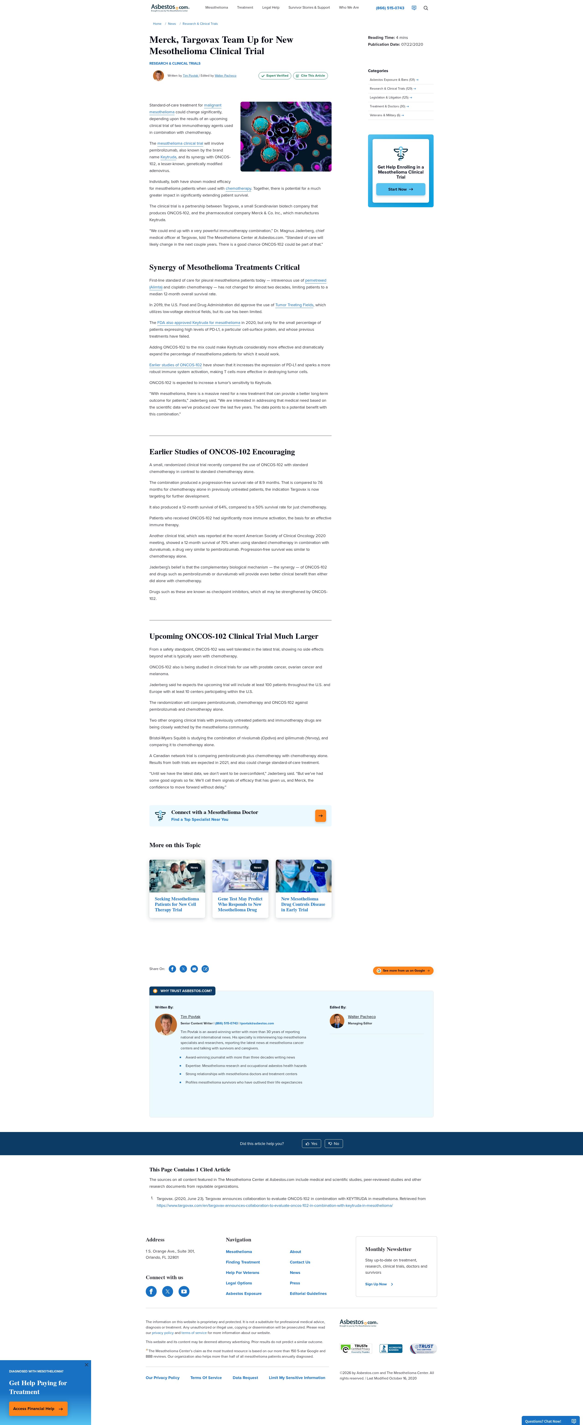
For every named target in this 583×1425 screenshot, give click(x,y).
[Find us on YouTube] (184, 1291)
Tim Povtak (191, 75)
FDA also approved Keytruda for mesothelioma (198, 323)
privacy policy (163, 1332)
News (295, 1273)
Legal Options (239, 1283)
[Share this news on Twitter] (183, 969)
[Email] (194, 969)
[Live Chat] (414, 8)
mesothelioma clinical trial (180, 143)
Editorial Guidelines (308, 1293)
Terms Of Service (206, 1378)
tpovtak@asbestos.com (257, 1023)
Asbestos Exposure (244, 1293)
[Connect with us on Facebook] (151, 1291)
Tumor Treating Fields (294, 305)
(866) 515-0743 (226, 1023)
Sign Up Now (376, 1284)
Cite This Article (313, 75)
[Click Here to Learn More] (320, 816)
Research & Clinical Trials (175, 63)
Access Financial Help (33, 1409)
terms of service (194, 1332)
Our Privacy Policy (162, 1378)
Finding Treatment (243, 1262)
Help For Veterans (242, 1273)
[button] (216, 8)
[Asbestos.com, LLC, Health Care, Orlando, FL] (391, 1348)
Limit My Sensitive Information (297, 1378)
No (336, 1144)
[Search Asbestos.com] (426, 8)
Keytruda (168, 157)
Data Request (245, 1378)
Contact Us (300, 1262)
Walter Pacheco (225, 75)
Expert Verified (277, 75)
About (295, 1252)
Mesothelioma (239, 1252)
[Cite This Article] (205, 969)
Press (295, 1283)
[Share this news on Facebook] (172, 969)
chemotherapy (238, 188)
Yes (314, 1144)
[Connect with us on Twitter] (167, 1291)
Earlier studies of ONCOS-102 (175, 365)
